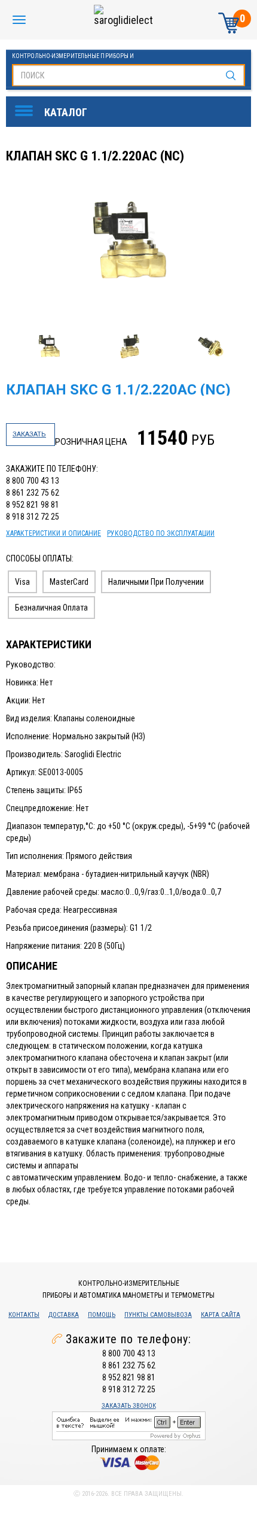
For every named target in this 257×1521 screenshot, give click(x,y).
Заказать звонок (129, 1406)
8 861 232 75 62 (32, 492)
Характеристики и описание (53, 533)
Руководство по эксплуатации (161, 533)
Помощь (101, 1315)
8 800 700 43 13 (32, 480)
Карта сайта (220, 1315)
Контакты (23, 1315)
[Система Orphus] (129, 1425)
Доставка (63, 1315)
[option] (130, 242)
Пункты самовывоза (158, 1315)
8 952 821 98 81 (32, 504)
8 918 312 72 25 (32, 516)
